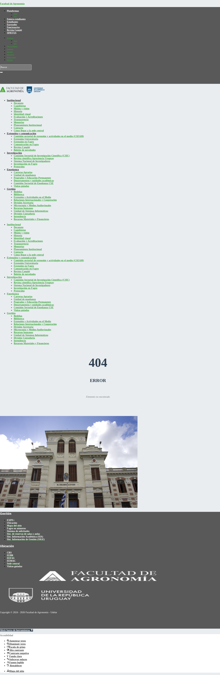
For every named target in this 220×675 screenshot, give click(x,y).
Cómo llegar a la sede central (29, 130)
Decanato (18, 103)
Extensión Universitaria (26, 139)
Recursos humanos (23, 208)
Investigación (14, 152)
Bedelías (18, 191)
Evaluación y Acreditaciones (28, 117)
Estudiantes (12, 21)
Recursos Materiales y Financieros (31, 219)
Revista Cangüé (14, 30)
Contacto (18, 128)
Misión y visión (21, 108)
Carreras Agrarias (23, 172)
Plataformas (13, 10)
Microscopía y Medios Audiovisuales (32, 205)
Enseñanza (13, 169)
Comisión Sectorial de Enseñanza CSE (33, 183)
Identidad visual (22, 114)
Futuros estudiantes (16, 19)
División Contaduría (24, 213)
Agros (15, 14)
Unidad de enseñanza (25, 175)
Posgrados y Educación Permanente (32, 178)
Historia (18, 111)
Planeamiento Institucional (28, 125)
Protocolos (19, 166)
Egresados (12, 24)
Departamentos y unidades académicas (34, 180)
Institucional (14, 100)
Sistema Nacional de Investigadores (32, 161)
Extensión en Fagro (24, 141)
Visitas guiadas (21, 186)
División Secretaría (23, 202)
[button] (16, 630)
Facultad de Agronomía (12, 3)
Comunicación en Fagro (26, 144)
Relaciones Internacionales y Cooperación (35, 200)
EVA (15, 16)
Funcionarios (13, 27)
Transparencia (21, 119)
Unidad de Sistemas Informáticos (31, 211)
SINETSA (11, 32)
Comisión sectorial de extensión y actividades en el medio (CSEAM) (49, 136)
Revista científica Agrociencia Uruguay (34, 158)
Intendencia (20, 216)
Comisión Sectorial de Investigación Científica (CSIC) (42, 155)
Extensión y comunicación (21, 133)
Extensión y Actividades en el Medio (32, 197)
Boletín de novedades (25, 150)
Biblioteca (19, 194)
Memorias (19, 122)
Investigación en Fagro (25, 164)
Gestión (11, 189)
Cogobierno (20, 106)
